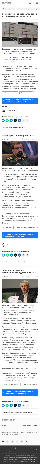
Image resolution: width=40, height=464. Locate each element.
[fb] (3, 120)
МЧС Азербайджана (10, 93)
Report (15, 57)
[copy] (27, 120)
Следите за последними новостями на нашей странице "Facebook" (19, 101)
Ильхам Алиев (8, 9)
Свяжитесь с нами (30, 425)
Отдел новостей (12, 245)
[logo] (6, 3)
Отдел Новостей (13, 110)
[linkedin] (19, 120)
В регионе (5, 20)
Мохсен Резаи (7, 227)
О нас (4, 425)
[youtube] (26, 441)
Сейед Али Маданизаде (11, 384)
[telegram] (11, 120)
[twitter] (15, 120)
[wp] (7, 120)
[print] (23, 120)
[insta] (7, 441)
